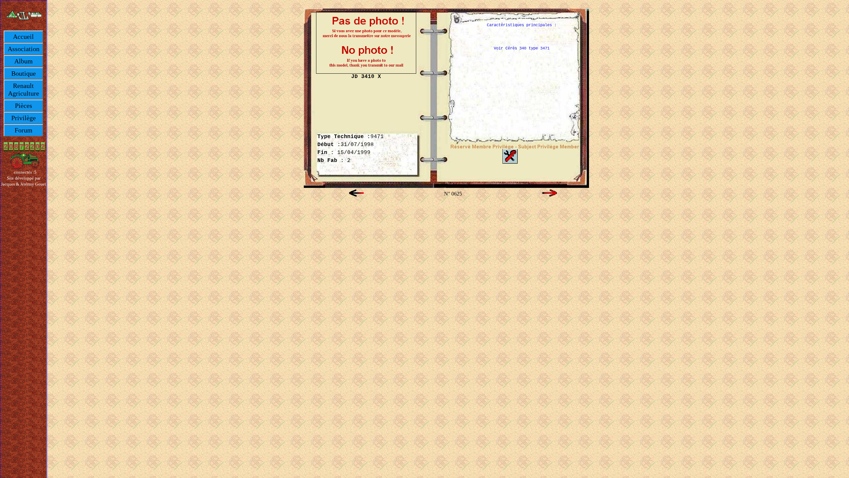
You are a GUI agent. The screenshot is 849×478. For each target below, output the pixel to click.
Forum (24, 130)
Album (23, 61)
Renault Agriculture (23, 89)
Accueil (23, 36)
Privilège (23, 117)
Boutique (23, 73)
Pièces (23, 105)
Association (23, 48)
